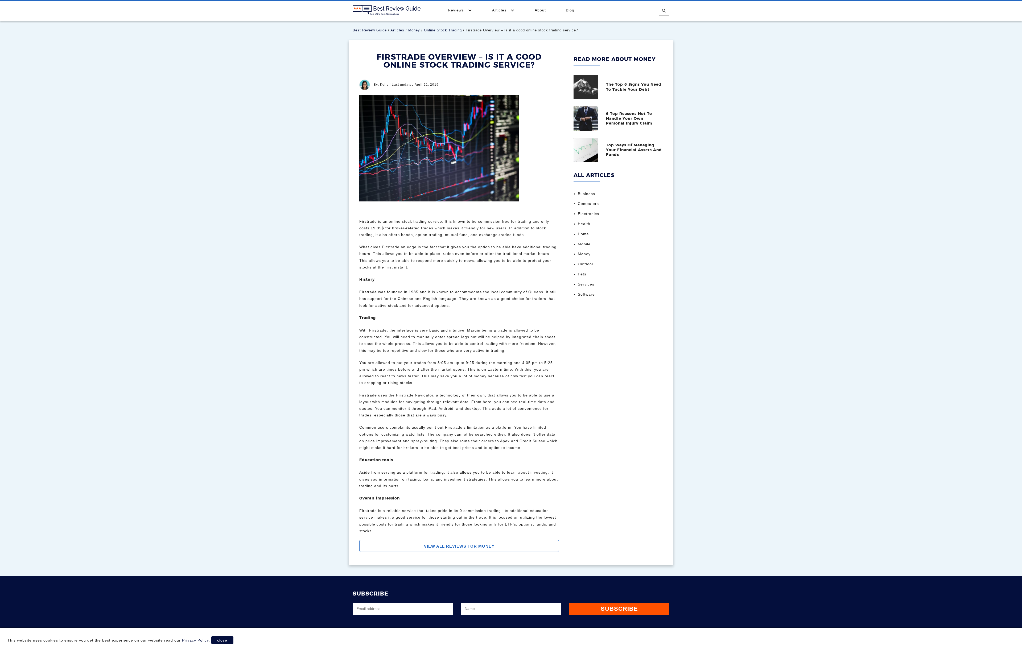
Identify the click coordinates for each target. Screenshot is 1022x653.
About (540, 10)
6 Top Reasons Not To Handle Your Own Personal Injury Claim (629, 118)
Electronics (588, 214)
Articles (500, 10)
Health (584, 224)
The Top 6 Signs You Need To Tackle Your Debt (633, 87)
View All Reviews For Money (459, 546)
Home (583, 234)
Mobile (584, 244)
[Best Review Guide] (387, 10)
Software (586, 294)
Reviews (456, 10)
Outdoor (586, 264)
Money (414, 30)
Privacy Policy (195, 640)
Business (586, 194)
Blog (570, 10)
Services (586, 284)
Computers (588, 203)
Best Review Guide (370, 30)
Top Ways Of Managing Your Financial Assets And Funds (634, 150)
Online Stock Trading (443, 30)
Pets (582, 274)
